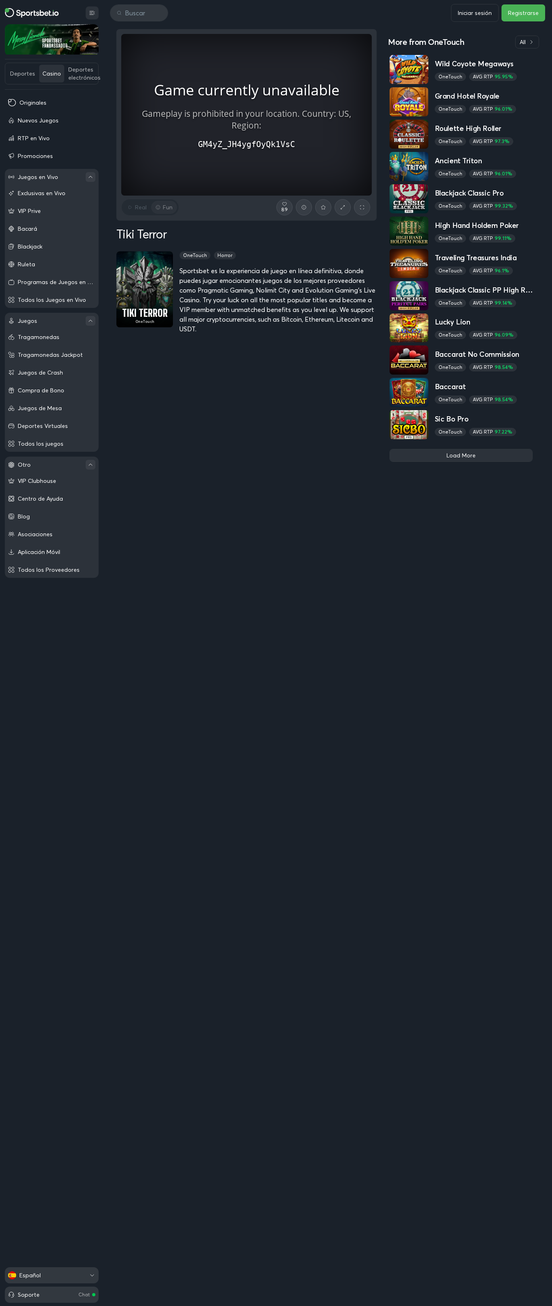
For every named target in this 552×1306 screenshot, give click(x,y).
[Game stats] (304, 207)
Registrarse (523, 13)
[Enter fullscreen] (362, 207)
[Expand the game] (343, 207)
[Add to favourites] (323, 207)
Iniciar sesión (475, 13)
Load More (461, 455)
